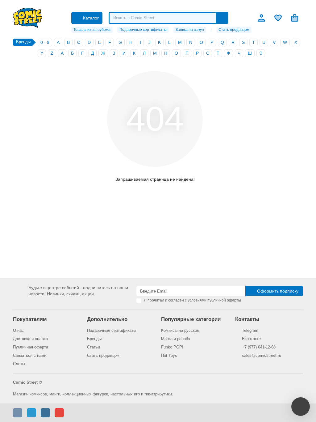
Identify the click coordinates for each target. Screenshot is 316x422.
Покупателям (30, 319)
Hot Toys (169, 355)
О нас (18, 330)
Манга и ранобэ (175, 338)
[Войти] (261, 18)
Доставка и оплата (30, 338)
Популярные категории (191, 319)
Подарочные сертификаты (143, 29)
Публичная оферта (30, 347)
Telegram (250, 330)
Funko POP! (172, 347)
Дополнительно (107, 319)
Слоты (19, 363)
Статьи (93, 347)
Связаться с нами (29, 355)
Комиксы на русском (180, 330)
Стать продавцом (233, 29)
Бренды (94, 338)
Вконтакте (251, 338)
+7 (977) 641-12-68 (259, 347)
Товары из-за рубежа (91, 29)
